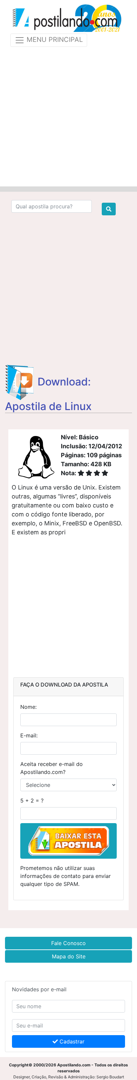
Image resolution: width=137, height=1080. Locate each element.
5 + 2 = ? (32, 800)
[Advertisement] (68, 115)
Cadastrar (71, 1041)
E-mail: (29, 735)
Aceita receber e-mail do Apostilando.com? (51, 768)
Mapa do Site (68, 956)
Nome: (28, 706)
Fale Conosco (68, 943)
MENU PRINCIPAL (54, 40)
